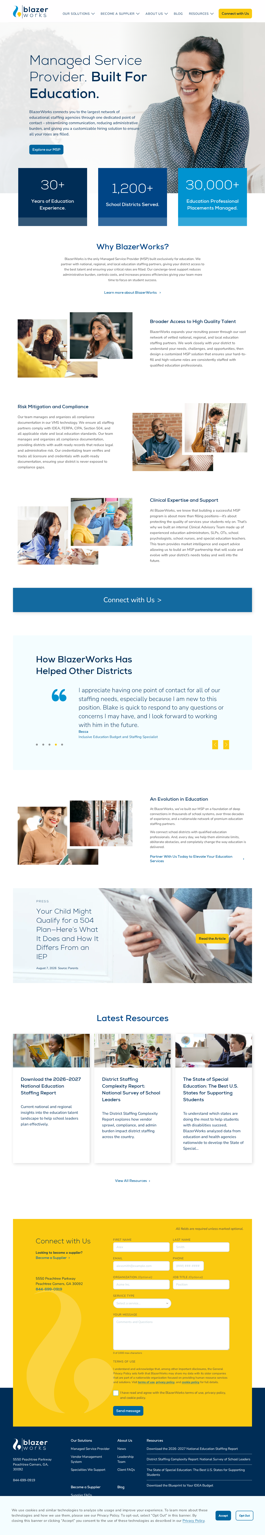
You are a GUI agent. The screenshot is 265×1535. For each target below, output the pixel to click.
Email (118, 1258)
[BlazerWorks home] (30, 1444)
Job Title (180, 1277)
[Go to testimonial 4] (56, 744)
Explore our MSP (46, 149)
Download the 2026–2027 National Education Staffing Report (51, 1086)
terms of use (146, 1382)
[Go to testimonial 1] (37, 744)
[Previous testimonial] (215, 744)
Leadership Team (125, 1459)
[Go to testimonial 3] (49, 744)
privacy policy (165, 1382)
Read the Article (212, 938)
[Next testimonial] (226, 744)
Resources (199, 14)
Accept (223, 1515)
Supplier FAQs (81, 1495)
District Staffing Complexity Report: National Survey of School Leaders (131, 1089)
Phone (178, 1258)
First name (122, 1240)
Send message (128, 1411)
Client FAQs (126, 1469)
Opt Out (244, 1515)
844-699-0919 (49, 1289)
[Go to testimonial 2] (43, 744)
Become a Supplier (51, 1257)
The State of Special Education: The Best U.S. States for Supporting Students (210, 1089)
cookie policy (190, 1382)
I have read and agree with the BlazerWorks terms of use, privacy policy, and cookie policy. (173, 1395)
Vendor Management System (86, 1459)
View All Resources (131, 1180)
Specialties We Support (88, 1469)
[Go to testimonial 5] (62, 744)
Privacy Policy (193, 1520)
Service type (124, 1296)
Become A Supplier (118, 14)
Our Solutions (76, 14)
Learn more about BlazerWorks (130, 292)
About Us (154, 14)
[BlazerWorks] (30, 11)
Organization (125, 1277)
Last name (182, 1240)
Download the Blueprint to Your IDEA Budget (180, 1485)
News (121, 1449)
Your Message (125, 1315)
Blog (178, 14)
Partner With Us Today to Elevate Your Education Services (191, 858)
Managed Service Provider (90, 1449)
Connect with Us (235, 13)
